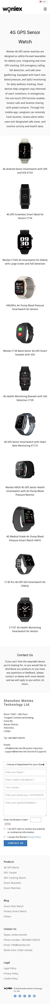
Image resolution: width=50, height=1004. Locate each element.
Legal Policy (10, 968)
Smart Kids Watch (14, 906)
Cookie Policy (11, 978)
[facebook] (15, 996)
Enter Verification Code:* (16, 819)
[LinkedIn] (30, 996)
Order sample (24, 950)
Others (7, 916)
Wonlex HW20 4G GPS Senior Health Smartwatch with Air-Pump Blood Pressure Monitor (25, 491)
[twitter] (20, 996)
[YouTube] (34, 996)
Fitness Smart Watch (15, 911)
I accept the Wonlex (24, 837)
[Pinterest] (25, 996)
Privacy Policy (34, 837)
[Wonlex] (12, 8)
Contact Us (15, 843)
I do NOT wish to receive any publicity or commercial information (26, 830)
